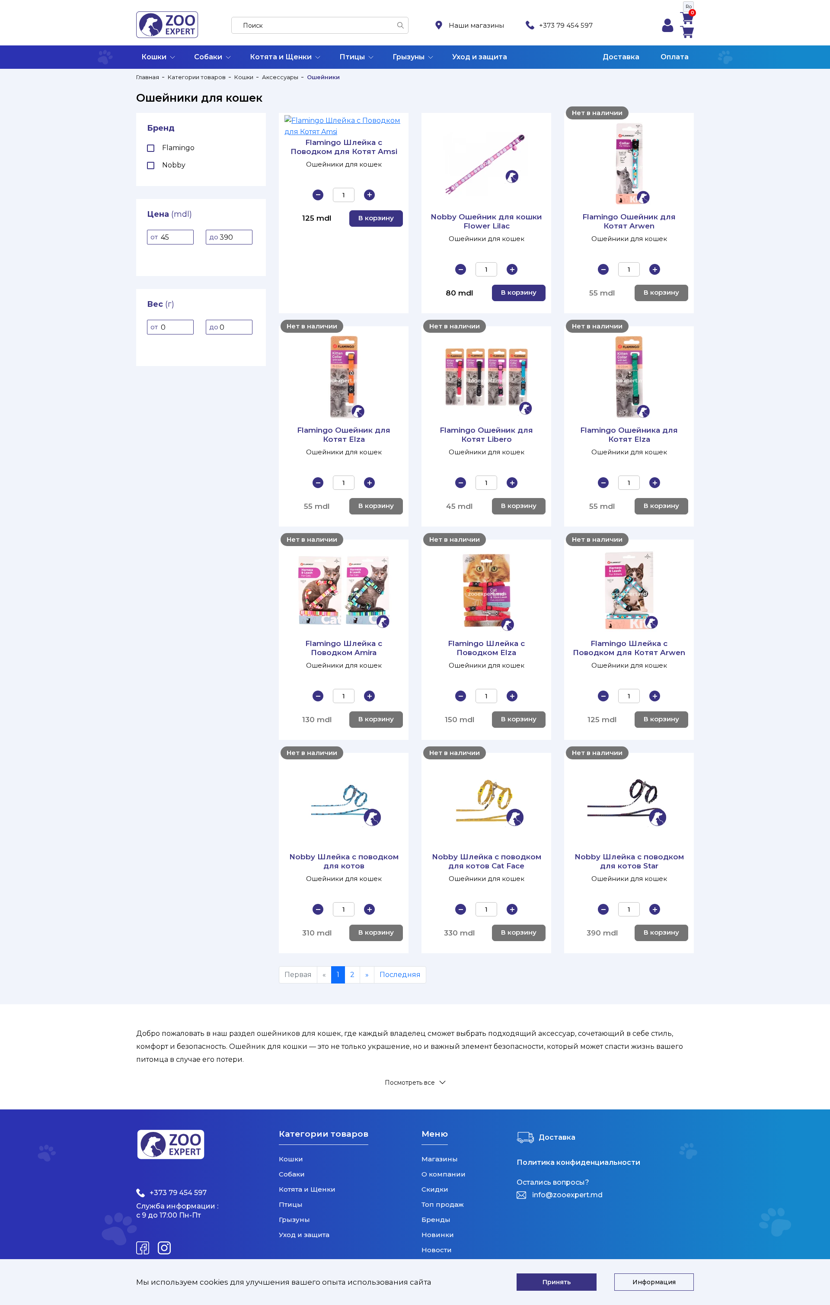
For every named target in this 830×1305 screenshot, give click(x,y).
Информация (654, 1282)
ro (689, 6)
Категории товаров (197, 77)
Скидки (434, 1189)
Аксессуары (280, 77)
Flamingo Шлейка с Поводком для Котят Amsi (343, 147)
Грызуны (409, 57)
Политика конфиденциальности (578, 1162)
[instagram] (164, 1247)
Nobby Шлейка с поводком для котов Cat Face (486, 861)
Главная (147, 77)
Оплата (675, 57)
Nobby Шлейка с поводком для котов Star (629, 861)
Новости (436, 1250)
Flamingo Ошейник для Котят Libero (486, 435)
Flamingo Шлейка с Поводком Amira (343, 648)
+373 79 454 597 (566, 25)
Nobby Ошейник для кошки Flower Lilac (486, 221)
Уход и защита (479, 57)
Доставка (621, 57)
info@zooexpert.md (567, 1195)
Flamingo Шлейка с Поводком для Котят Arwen (629, 648)
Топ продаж (442, 1204)
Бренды (435, 1219)
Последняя (400, 975)
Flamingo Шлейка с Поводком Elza (486, 648)
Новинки (437, 1234)
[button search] (400, 25)
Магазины (439, 1159)
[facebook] (142, 1247)
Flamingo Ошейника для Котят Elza (629, 435)
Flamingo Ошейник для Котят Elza (343, 435)
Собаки (208, 57)
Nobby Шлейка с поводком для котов (344, 861)
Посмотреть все (410, 1082)
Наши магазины (476, 25)
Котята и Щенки (281, 57)
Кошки (153, 57)
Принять (557, 1282)
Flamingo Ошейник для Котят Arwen (629, 221)
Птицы (352, 57)
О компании (443, 1174)
